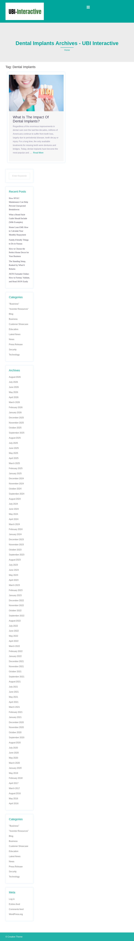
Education (13, 329)
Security (12, 349)
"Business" (14, 304)
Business (13, 319)
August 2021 (15, 682)
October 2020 (15, 732)
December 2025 (16, 418)
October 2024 (15, 489)
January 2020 (15, 768)
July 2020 (13, 748)
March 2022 (14, 646)
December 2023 (16, 539)
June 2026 (14, 387)
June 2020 (14, 753)
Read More (38, 153)
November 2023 (16, 544)
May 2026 (13, 392)
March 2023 (14, 585)
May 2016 (13, 798)
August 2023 (15, 560)
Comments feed (16, 909)
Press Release (16, 344)
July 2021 (13, 687)
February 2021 (16, 712)
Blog (11, 314)
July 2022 (13, 626)
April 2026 (13, 397)
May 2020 (13, 758)
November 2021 (16, 666)
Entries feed (14, 904)
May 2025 (13, 453)
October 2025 (15, 428)
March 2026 (14, 402)
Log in (12, 899)
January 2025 (15, 473)
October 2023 (15, 550)
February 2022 (16, 651)
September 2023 (16, 555)
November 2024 (16, 483)
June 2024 (14, 509)
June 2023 (14, 570)
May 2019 (13, 773)
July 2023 (13, 565)
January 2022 (15, 656)
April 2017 (13, 783)
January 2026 (15, 412)
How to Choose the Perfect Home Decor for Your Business (19, 252)
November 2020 (16, 727)
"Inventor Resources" (19, 309)
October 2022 (15, 610)
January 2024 (15, 534)
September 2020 (16, 737)
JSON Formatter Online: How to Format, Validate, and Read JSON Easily (19, 278)
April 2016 (13, 803)
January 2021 (15, 717)
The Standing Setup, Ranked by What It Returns (17, 265)
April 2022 (13, 641)
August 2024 (15, 499)
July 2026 (13, 382)
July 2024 (13, 504)
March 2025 (14, 463)
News (11, 339)
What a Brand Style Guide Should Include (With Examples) (18, 218)
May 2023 (13, 575)
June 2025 (14, 448)
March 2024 (14, 524)
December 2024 (16, 478)
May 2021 (13, 697)
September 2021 (16, 677)
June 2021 (14, 692)
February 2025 (16, 468)
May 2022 (13, 636)
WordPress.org (16, 914)
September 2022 (16, 616)
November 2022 (16, 605)
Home (67, 50)
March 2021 (14, 707)
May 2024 (13, 514)
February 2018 (16, 778)
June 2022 (14, 631)
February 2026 (16, 407)
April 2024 (13, 519)
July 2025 (13, 443)
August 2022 (15, 621)
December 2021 (16, 661)
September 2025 (16, 433)
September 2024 (16, 494)
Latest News (14, 334)
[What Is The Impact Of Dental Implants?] (36, 93)
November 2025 (16, 423)
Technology (14, 355)
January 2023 (15, 595)
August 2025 (15, 438)
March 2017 (14, 788)
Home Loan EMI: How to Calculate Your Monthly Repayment (18, 231)
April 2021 (13, 702)
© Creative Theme (14, 937)
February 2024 (16, 529)
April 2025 (13, 458)
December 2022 (16, 600)
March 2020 (14, 763)
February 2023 (16, 590)
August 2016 (15, 793)
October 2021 (15, 671)
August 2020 (15, 743)
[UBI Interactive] (24, 11)
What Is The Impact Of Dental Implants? (31, 119)
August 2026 (15, 377)
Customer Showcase (18, 324)
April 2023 (13, 580)
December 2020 (16, 722)
